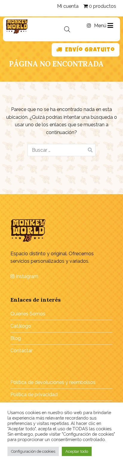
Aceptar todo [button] (76, 451)
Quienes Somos (27, 314)
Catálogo (20, 326)
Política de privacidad (34, 394)
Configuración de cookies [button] (33, 451)
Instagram (26, 276)
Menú (100, 25)
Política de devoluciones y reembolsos (53, 382)
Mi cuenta (68, 6)
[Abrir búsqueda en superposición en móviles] (67, 29)
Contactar (21, 350)
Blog (15, 338)
